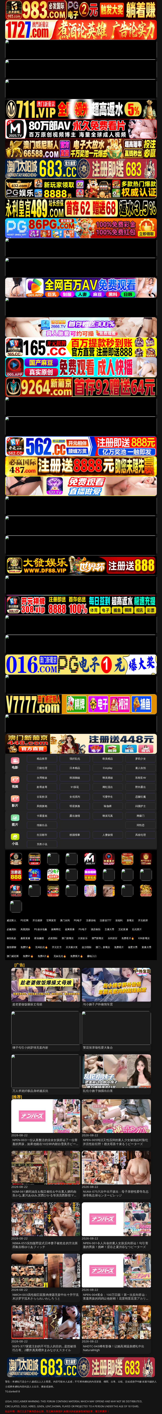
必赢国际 (11, 929)
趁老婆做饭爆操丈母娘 (27, 1004)
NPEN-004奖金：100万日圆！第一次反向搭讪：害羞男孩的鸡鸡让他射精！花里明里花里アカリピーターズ (116, 1298)
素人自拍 (140, 768)
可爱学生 (108, 796)
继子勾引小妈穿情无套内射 (30, 1047)
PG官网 (25, 920)
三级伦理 (42, 768)
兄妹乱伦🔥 (60, 956)
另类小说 (42, 844)
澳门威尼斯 (13, 956)
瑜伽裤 (107, 806)
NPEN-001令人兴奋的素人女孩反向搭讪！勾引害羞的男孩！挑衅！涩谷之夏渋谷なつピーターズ (115, 1245)
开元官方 (57, 947)
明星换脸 (75, 806)
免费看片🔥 (128, 938)
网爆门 (140, 815)
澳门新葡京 (68, 938)
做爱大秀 (133, 947)
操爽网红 (56, 929)
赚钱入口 (92, 956)
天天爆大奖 (72, 947)
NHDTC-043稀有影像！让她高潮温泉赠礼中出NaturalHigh (113, 1348)
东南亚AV (140, 777)
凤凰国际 (25, 929)
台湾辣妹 (42, 777)
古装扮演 (42, 796)
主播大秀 (109, 929)
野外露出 (140, 787)
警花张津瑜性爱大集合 (98, 1047)
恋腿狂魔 (140, 796)
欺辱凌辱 (42, 787)
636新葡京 (144, 938)
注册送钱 (91, 920)
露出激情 (75, 815)
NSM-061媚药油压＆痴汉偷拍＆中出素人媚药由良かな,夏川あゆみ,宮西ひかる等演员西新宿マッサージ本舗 (44, 1195)
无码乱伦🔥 (41, 947)
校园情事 (75, 835)
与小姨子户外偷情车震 (98, 1004)
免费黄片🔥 (76, 956)
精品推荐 (42, 758)
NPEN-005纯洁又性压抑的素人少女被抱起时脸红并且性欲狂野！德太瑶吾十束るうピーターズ (115, 1142)
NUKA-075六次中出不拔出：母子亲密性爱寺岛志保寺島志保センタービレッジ (116, 1193)
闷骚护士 (140, 806)
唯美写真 (108, 815)
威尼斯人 (11, 920)
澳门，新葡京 (103, 947)
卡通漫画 (42, 815)
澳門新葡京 (98, 938)
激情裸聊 (11, 947)
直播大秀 (146, 947)
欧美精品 (108, 758)
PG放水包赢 (40, 929)
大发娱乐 (83, 938)
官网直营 (51, 920)
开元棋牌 (37, 920)
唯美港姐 (108, 777)
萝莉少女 (140, 758)
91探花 (75, 787)
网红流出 (108, 787)
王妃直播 (123, 929)
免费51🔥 (26, 947)
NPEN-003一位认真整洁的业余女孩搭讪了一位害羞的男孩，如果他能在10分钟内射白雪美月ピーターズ (45, 1143)
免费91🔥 (28, 956)
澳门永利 (65, 920)
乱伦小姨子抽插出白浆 (98, 1091)
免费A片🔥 (44, 956)
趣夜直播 (25, 938)
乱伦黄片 (137, 929)
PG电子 (78, 920)
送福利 (118, 920)
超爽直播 (70, 929)
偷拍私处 (11, 938)
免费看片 (119, 947)
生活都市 (42, 835)
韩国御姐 (75, 777)
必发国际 (53, 938)
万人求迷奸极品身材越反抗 (30, 1091)
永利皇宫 (113, 938)
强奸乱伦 (75, 758)
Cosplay (107, 768)
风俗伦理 (140, 835)
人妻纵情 (108, 835)
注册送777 (105, 920)
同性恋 (140, 825)
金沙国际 (86, 947)
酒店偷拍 (96, 929)
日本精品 (75, 768)
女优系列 (75, 796)
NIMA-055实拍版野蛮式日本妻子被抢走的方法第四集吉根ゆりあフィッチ (45, 1245)
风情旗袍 (42, 806)
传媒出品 (42, 825)
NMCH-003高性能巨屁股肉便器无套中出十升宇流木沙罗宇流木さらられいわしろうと (45, 1296)
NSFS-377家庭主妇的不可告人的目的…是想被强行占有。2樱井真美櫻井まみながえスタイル (44, 1348)
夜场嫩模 (39, 938)
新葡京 (130, 920)
